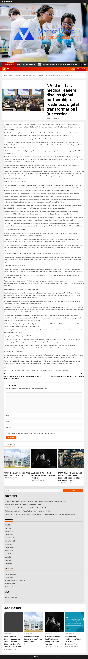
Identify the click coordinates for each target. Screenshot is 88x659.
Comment (9, 391)
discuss (14, 370)
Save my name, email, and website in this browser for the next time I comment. (31, 433)
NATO (38, 370)
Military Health (7, 470)
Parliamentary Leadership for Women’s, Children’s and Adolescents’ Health (27, 511)
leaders (23, 370)
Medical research (10, 584)
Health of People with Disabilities (15, 580)
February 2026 (9, 531)
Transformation (66, 370)
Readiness (58, 370)
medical (28, 370)
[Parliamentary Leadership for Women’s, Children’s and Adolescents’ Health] (74, 622)
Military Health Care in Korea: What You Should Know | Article (44, 64)
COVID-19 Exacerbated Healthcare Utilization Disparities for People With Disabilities (23, 376)
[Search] (71, 69)
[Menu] (8, 69)
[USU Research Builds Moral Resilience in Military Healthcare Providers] (44, 458)
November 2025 (10, 541)
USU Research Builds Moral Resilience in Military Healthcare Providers (43, 475)
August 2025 (9, 550)
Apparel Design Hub (11, 597)
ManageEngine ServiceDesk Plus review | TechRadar (67, 375)
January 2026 (9, 534)
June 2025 (8, 557)
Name (8, 415)
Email (8, 421)
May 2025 (8, 560)
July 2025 (8, 554)
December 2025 (10, 538)
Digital (8, 370)
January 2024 (9, 563)
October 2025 (9, 544)
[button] (8, 69)
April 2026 (8, 525)
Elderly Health (9, 577)
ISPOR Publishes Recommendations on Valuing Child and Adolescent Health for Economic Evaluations (36, 501)
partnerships (44, 370)
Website (8, 427)
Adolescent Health (10, 574)
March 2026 (8, 528)
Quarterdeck (51, 370)
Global (18, 370)
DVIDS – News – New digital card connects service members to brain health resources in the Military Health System (40, 514)
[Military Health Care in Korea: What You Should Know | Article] (17, 458)
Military (33, 370)
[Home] (4, 69)
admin (49, 118)
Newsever (49, 657)
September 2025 (10, 547)
